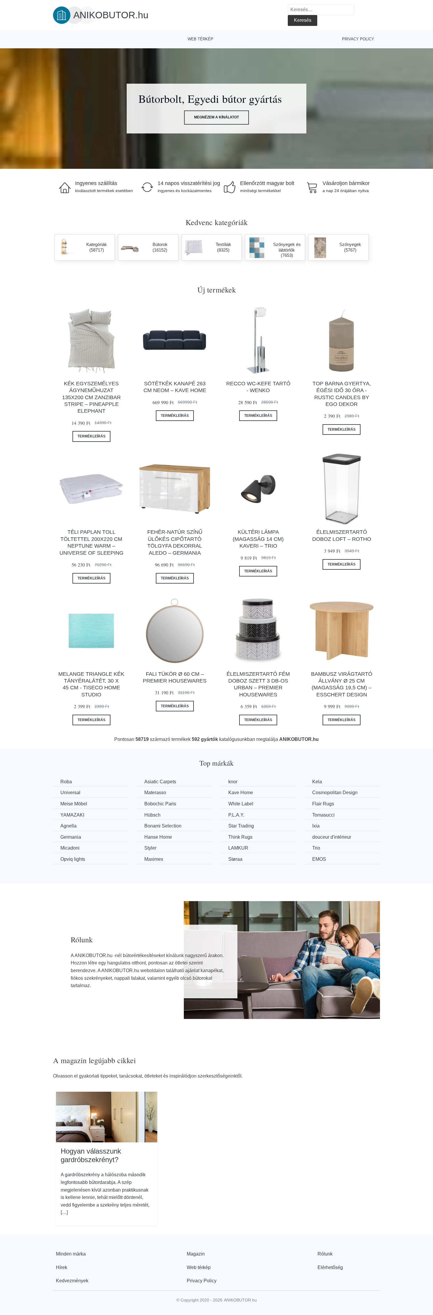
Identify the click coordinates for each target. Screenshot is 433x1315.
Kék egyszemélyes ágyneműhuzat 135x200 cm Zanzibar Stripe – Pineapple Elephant (91, 397)
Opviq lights (72, 859)
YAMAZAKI (72, 814)
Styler (150, 847)
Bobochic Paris (160, 803)
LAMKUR (238, 847)
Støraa (235, 859)
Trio (316, 847)
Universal (70, 792)
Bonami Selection (162, 825)
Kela (317, 781)
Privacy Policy (358, 39)
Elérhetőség (330, 1267)
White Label (240, 803)
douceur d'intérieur (331, 837)
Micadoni (70, 847)
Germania (70, 837)
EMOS (319, 859)
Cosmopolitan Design (335, 792)
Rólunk (325, 1253)
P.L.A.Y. (236, 814)
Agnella (68, 825)
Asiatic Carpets (160, 781)
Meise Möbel (73, 803)
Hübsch (152, 814)
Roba (66, 781)
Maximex (153, 859)
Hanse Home (158, 837)
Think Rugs (240, 837)
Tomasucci (323, 814)
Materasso (155, 792)
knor (232, 781)
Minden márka (71, 1253)
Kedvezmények (72, 1280)
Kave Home (240, 792)
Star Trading (241, 825)
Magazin (196, 1253)
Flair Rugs (323, 803)
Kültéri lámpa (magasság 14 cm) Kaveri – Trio (258, 539)
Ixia (316, 825)
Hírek (61, 1267)
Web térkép (200, 39)
